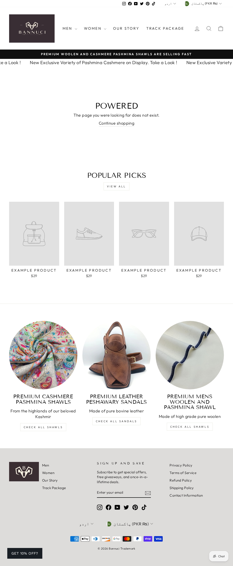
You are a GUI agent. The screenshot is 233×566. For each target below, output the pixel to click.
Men (68, 28)
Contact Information (186, 495)
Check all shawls (190, 426)
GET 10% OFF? (24, 553)
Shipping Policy (182, 488)
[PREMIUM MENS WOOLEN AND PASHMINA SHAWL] (190, 355)
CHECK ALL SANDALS (116, 421)
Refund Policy (181, 480)
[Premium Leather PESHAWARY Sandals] (116, 355)
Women (93, 28)
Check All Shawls (43, 427)
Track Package (165, 28)
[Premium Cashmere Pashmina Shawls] (43, 355)
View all (116, 186)
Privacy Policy (181, 465)
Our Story (126, 28)
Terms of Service (183, 473)
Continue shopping (116, 123)
